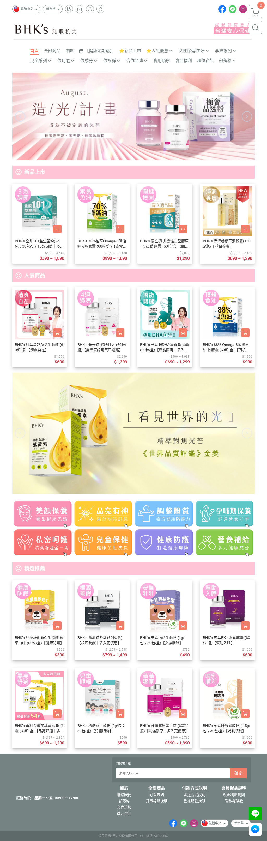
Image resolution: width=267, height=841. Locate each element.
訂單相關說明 (157, 801)
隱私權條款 (234, 801)
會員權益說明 (233, 788)
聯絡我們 (124, 795)
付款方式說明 (194, 788)
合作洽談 (124, 807)
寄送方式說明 (194, 795)
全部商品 (156, 788)
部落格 (124, 801)
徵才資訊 (124, 813)
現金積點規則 (234, 795)
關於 (124, 788)
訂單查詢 (156, 795)
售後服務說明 (194, 801)
